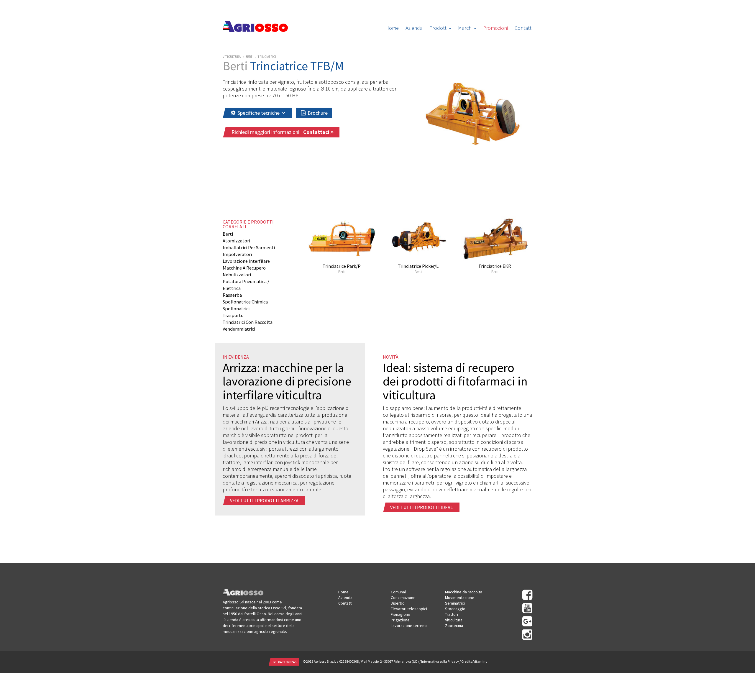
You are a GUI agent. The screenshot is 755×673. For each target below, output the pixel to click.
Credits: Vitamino (474, 661)
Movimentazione (459, 597)
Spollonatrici (236, 308)
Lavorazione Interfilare (246, 261)
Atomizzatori (236, 241)
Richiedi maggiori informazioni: (281, 132)
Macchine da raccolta (463, 592)
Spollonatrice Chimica (245, 302)
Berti (249, 57)
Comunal (398, 592)
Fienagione (400, 614)
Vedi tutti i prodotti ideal (422, 507)
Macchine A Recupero (244, 268)
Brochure (317, 112)
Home (392, 27)
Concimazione (403, 597)
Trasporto (233, 315)
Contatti (523, 27)
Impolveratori (237, 254)
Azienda (414, 27)
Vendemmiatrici (239, 329)
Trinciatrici (267, 57)
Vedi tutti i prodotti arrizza (264, 500)
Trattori (451, 614)
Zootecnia (454, 625)
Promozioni (495, 27)
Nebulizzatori (237, 275)
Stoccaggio (455, 608)
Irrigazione (400, 620)
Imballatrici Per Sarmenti (249, 247)
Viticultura (232, 57)
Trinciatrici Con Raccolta (248, 322)
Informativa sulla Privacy (440, 661)
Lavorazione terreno (409, 625)
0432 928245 (287, 662)
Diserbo (398, 603)
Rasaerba (232, 295)
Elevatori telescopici (409, 608)
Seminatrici (455, 603)
